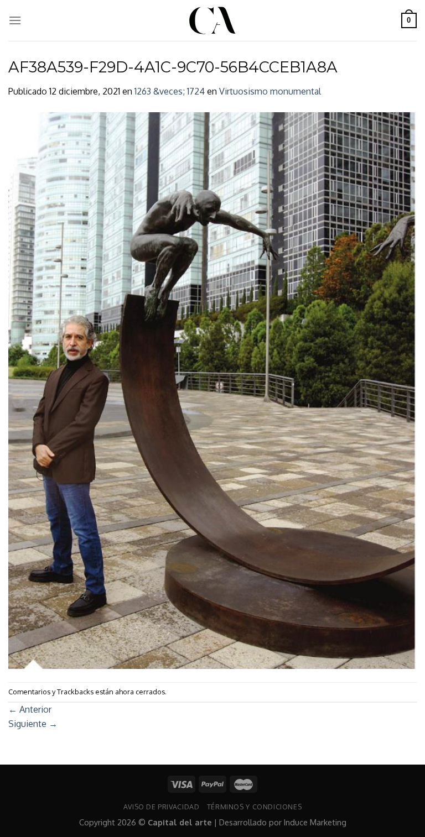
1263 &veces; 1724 (169, 91)
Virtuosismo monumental (270, 91)
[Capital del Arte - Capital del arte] (212, 20)
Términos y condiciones (254, 806)
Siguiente (33, 723)
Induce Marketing (315, 822)
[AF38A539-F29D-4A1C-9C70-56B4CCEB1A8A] (212, 389)
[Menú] (15, 20)
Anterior (29, 709)
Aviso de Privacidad (161, 806)
